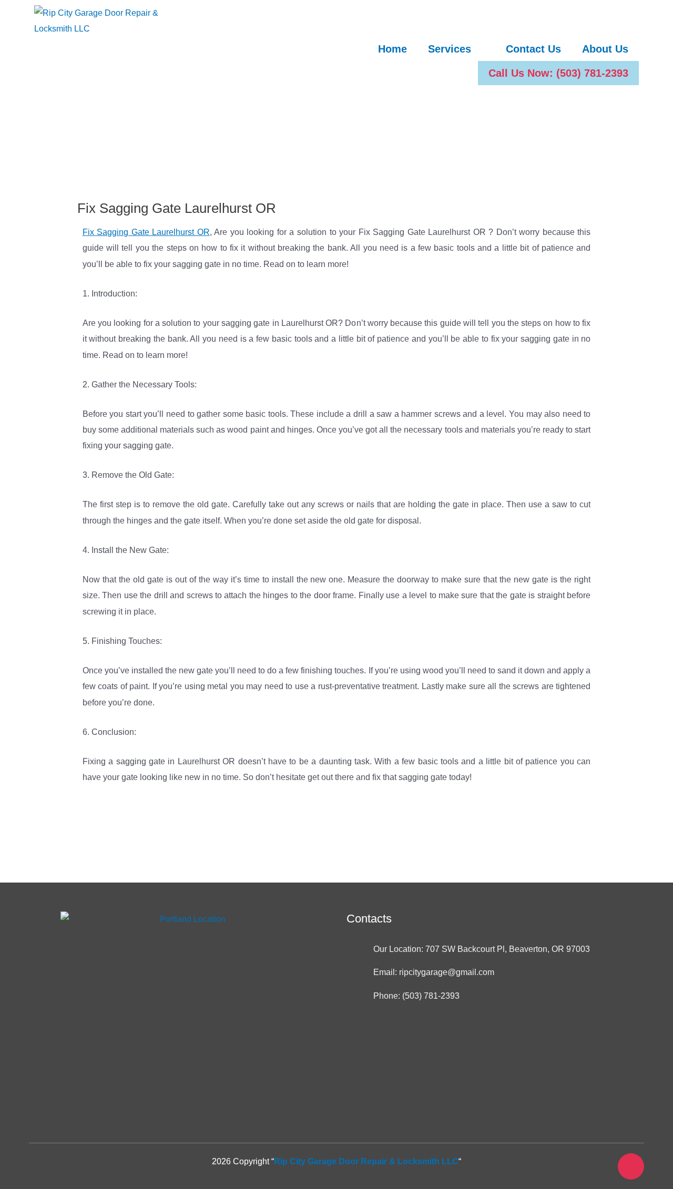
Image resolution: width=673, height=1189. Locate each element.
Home (392, 49)
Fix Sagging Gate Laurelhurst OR (146, 232)
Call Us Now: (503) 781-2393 (558, 73)
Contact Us (533, 49)
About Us (605, 49)
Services (449, 49)
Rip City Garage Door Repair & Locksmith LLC (366, 1161)
